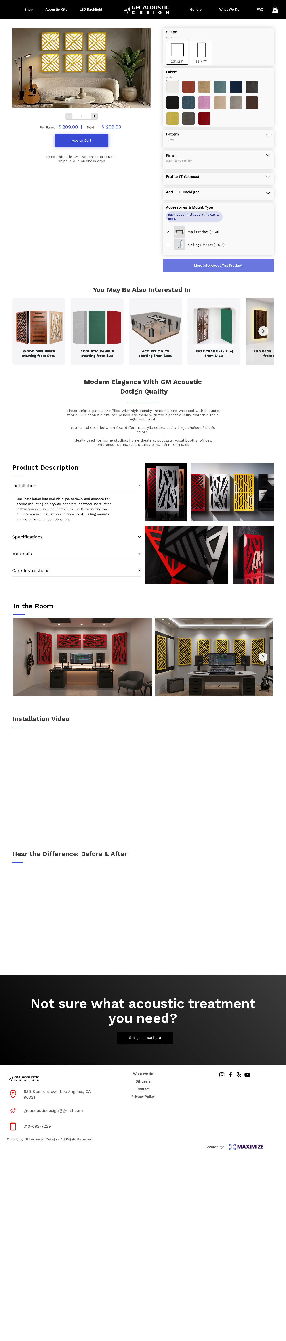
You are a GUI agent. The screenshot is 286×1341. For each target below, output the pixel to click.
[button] (275, 9)
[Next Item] (263, 331)
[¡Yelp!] (239, 1074)
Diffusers (143, 1081)
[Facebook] (230, 1074)
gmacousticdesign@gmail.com (53, 1110)
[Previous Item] (22, 331)
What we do (143, 1073)
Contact (143, 1089)
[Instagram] (222, 1074)
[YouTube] (247, 1074)
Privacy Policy (143, 1096)
